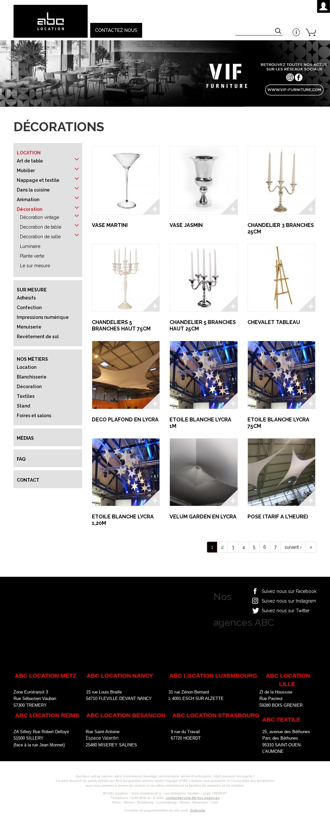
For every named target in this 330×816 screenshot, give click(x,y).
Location (29, 152)
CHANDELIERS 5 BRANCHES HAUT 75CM (121, 325)
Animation (28, 199)
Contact (28, 480)
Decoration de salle (40, 236)
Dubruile (197, 810)
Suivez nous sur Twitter (286, 610)
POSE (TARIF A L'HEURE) (278, 517)
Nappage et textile (38, 180)
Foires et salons (34, 415)
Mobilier (26, 170)
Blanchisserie (31, 376)
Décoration (30, 209)
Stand (23, 405)
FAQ (21, 459)
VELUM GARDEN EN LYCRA (203, 517)
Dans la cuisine (33, 189)
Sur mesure (32, 289)
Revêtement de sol (38, 336)
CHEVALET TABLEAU (274, 322)
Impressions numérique (43, 317)
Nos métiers (32, 359)
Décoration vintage (39, 217)
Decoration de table (40, 227)
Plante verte (32, 256)
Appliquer (279, 31)
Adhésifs (26, 297)
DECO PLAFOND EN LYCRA (125, 420)
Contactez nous (116, 30)
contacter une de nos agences (193, 798)
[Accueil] (50, 21)
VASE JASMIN (186, 225)
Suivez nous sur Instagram (289, 601)
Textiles (25, 396)
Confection (29, 307)
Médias (25, 438)
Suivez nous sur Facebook (289, 591)
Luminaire (30, 246)
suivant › (293, 547)
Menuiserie (29, 326)
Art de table (30, 160)
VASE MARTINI (110, 225)
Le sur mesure (35, 265)
